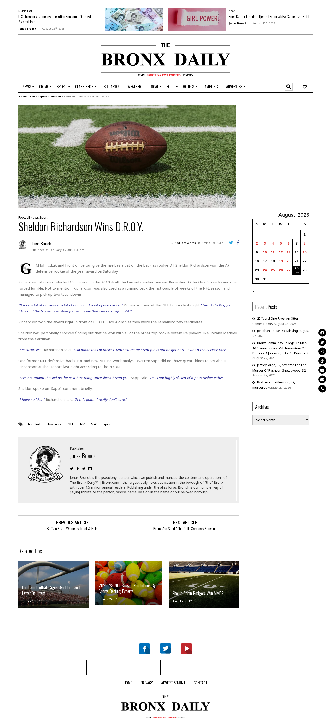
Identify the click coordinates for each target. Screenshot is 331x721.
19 (281, 261)
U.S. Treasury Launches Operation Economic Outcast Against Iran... (54, 19)
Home (22, 96)
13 (289, 252)
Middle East (25, 10)
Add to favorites (185, 243)
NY (82, 424)
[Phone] (322, 388)
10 (265, 252)
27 (289, 270)
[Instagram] (322, 351)
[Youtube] (322, 370)
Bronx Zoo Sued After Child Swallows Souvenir (185, 529)
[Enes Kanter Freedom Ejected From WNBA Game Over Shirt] (197, 19)
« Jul (255, 291)
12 (281, 252)
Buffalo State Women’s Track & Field (72, 529)
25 (273, 270)
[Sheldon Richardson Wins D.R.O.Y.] (127, 156)
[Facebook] (322, 332)
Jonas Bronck (27, 28)
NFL (70, 424)
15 (305, 252)
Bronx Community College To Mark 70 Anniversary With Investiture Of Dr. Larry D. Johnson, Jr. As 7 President (280, 348)
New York (53, 424)
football (34, 424)
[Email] (322, 379)
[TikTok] (322, 360)
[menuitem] (26, 86)
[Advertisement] (46, 58)
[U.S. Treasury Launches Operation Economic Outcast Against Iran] (134, 19)
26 (281, 270)
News (232, 10)
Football (55, 96)
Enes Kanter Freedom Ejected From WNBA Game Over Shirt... (270, 17)
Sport (43, 96)
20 (289, 261)
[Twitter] (322, 342)
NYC (94, 424)
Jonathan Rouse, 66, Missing (277, 330)
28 (297, 268)
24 (265, 270)
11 (273, 252)
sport (107, 424)
